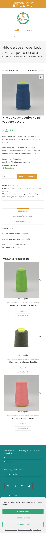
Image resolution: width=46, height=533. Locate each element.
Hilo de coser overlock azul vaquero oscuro (28, 56)
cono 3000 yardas (31, 194)
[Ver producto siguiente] (42, 70)
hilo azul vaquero (18, 197)
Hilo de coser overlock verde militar (23, 362)
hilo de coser (29, 197)
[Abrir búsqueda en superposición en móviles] (24, 37)
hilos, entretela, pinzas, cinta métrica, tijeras (26, 188)
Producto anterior (12, 71)
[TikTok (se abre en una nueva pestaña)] (31, 5)
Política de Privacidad (25, 530)
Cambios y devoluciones (13, 470)
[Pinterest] (22, 486)
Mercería (5, 191)
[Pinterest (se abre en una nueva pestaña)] (17, 5)
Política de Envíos (11, 474)
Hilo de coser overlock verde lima (23, 305)
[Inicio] (3, 56)
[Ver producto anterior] (4, 70)
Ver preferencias (23, 524)
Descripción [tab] (23, 211)
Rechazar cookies (23, 518)
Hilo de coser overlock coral (23, 418)
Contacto (7, 462)
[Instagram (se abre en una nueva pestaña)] (21, 5)
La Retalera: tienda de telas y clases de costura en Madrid (22, 452)
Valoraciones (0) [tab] (23, 222)
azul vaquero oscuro (17, 194)
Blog (5, 457)
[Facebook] (7, 486)
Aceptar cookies (23, 511)
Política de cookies (11, 530)
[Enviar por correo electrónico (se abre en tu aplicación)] (28, 5)
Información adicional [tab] (23, 216)
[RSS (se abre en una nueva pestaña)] (24, 5)
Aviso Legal (37, 530)
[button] (41, 77)
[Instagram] (15, 486)
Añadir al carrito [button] (23, 315)
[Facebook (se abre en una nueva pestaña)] (14, 5)
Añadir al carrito (27, 177)
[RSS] (29, 486)
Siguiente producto (33, 71)
